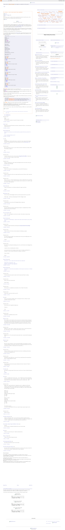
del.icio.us (48, 15)
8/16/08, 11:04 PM (7, 331)
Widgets (57, 22)
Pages (62, 19)
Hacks (44, 18)
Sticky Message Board (38, 108)
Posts (49, 20)
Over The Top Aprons (6, 212)
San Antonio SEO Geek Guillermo (8, 446)
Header (48, 18)
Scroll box (57, 21)
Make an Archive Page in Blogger (40, 102)
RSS (58, 7)
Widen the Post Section (38, 54)
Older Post (30, 485)
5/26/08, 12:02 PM (7, 215)
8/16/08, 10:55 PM (7, 324)
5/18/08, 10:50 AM (7, 170)
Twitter (48, 22)
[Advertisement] (15, 7)
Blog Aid (57, 11)
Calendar (54, 12)
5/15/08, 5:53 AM (7, 152)
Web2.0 (53, 22)
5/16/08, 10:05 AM (7, 158)
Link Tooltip (59, 18)
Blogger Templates (43, 12)
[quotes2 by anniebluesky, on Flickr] (5, 19)
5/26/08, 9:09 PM (7, 227)
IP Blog (5, 372)
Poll (46, 20)
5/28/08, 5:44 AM (7, 271)
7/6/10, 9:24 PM (6, 433)
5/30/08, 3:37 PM (7, 276)
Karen (4, 430)
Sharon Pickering (5, 130)
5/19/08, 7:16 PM (7, 183)
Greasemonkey (40, 18)
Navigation (55, 19)
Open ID (59, 19)
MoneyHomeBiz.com (27, 142)
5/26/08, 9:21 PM (7, 232)
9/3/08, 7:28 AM (6, 366)
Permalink (40, 20)
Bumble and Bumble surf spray (55, 81)
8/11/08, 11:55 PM (7, 316)
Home (41, 7)
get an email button (38, 122)
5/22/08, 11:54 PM (7, 203)
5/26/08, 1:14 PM (7, 221)
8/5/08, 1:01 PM (6, 310)
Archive (39, 11)
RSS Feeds (53, 21)
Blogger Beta (8, 111)
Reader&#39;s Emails (43, 21)
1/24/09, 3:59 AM (7, 381)
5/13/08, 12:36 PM (7, 136)
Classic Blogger (45, 13)
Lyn (3, 138)
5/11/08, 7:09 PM (6, 121)
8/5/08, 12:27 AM (7, 301)
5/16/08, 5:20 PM (7, 165)
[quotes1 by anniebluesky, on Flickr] (5, 13)
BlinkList (50, 11)
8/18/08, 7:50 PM (7, 347)
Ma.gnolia (41, 19)
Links (62, 18)
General (51, 17)
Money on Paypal (5, 435)
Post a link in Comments (38, 60)
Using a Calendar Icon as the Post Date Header (42, 72)
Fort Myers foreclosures (6, 416)
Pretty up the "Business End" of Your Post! (41, 66)
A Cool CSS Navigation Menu (13, 12)
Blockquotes (53, 11)
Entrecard (61, 15)
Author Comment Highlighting (44, 11)
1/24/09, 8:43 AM (7, 408)
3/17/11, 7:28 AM (6, 444)
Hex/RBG (52, 18)
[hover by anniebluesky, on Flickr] (17, 21)
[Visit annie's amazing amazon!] (12, 521)
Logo (39, 19)
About (49, 7)
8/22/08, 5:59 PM (7, 353)
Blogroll (47, 12)
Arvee (4, 376)
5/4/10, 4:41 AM (6, 421)
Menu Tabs (45, 19)
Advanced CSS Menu (18, 26)
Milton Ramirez (5, 193)
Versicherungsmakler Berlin (7, 441)
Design (53, 15)
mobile (48, 19)
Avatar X (4, 124)
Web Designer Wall (20, 25)
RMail (49, 21)
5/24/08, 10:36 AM (7, 210)
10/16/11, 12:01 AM (7, 450)
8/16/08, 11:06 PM (7, 337)
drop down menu (58, 15)
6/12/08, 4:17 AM (7, 289)
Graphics (59, 17)
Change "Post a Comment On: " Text (9, 262)
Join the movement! (48, 523)
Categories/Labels (59, 12)
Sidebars (61, 21)
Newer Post (5, 485)
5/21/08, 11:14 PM (7, 198)
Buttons (50, 12)
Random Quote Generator (58, 20)
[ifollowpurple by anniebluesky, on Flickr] (54, 522)
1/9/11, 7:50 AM (6, 438)
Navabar (51, 19)
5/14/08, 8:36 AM (7, 143)
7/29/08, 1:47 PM (7, 294)
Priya (4, 297)
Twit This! (7, 112)
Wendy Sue (5, 318)
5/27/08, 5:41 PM (7, 241)
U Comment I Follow (38, 89)
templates (41, 22)
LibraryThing (55, 18)
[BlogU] (32, 2)
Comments (44, 15)
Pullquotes (52, 20)
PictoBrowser (43, 20)
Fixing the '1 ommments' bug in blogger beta (10, 263)
